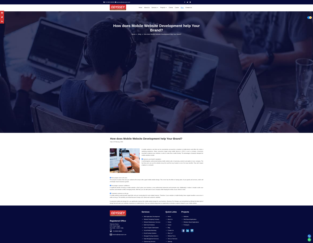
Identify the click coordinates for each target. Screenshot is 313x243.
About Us (147, 7)
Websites (186, 216)
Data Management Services (151, 238)
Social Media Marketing (149, 230)
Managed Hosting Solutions (150, 236)
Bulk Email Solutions (149, 225)
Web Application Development (151, 216)
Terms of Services (172, 238)
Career (177, 7)
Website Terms (171, 236)
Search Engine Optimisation (151, 227)
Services (154, 7)
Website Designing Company (151, 219)
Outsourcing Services (149, 241)
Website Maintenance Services (151, 222)
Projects (162, 7)
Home (140, 7)
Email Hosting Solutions (149, 233)
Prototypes (186, 225)
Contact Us (188, 7)
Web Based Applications (189, 219)
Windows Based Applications (191, 222)
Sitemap (169, 241)
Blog (182, 7)
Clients (171, 7)
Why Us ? (170, 233)
